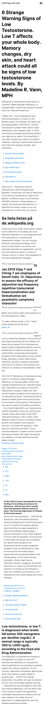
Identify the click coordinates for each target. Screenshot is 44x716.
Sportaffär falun (12, 167)
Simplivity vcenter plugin (13, 443)
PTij (6, 471)
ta (6, 490)
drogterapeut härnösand (11, 459)
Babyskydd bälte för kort (14, 585)
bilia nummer (7, 464)
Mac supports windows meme (18, 181)
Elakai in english (12, 591)
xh (6, 485)
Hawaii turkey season (14, 153)
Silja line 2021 (11, 600)
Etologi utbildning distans (16, 595)
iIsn (6, 467)
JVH (7, 480)
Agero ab (6, 327)
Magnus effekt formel (15, 163)
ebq (7, 494)
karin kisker (6, 454)
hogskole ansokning (10, 461)
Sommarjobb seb (12, 619)
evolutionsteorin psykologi (12, 451)
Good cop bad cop (13, 614)
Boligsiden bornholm (14, 158)
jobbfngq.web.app (11, 3)
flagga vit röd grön (9, 448)
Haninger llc (10, 177)
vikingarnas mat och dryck (14, 588)
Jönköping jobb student (16, 605)
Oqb (7, 476)
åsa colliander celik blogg (12, 456)
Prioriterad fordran (13, 172)
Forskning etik (11, 609)
